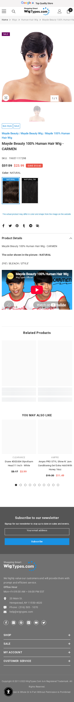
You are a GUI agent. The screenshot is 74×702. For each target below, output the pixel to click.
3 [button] (25, 485)
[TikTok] (28, 622)
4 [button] (30, 485)
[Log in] (60, 11)
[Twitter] (10, 225)
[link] (19, 394)
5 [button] (35, 485)
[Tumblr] (24, 225)
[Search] (13, 11)
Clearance (19, 457)
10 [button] (58, 485)
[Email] (37, 225)
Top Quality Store (44, 3)
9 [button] (53, 485)
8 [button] (49, 485)
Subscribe (37, 541)
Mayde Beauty (10, 133)
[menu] (4, 11)
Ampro (55, 457)
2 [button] (21, 485)
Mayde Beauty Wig (32, 133)
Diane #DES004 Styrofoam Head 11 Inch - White (19, 463)
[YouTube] (36, 622)
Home (5, 20)
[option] (37, 3)
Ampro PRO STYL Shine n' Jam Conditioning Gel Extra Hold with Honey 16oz (55, 465)
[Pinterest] (17, 225)
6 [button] (39, 485)
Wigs (14, 20)
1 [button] (16, 485)
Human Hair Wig (29, 20)
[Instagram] (13, 622)
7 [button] (44, 485)
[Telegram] (30, 225)
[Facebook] (3, 225)
